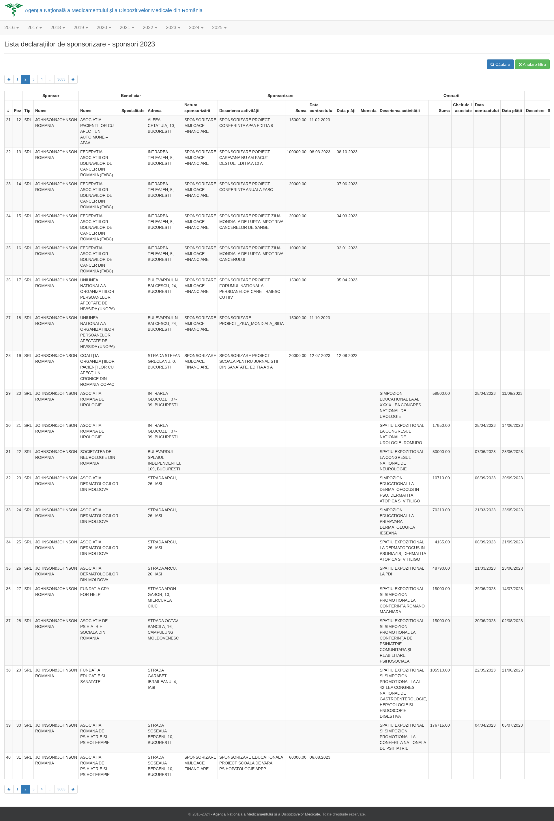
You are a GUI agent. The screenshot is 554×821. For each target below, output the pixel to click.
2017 (33, 27)
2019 (79, 27)
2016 (10, 27)
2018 (56, 27)
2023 (171, 27)
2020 (102, 27)
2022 (148, 27)
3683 (61, 79)
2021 (125, 27)
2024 (195, 27)
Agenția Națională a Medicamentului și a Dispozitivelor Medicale (266, 814)
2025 (218, 27)
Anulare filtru (534, 64)
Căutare (502, 64)
